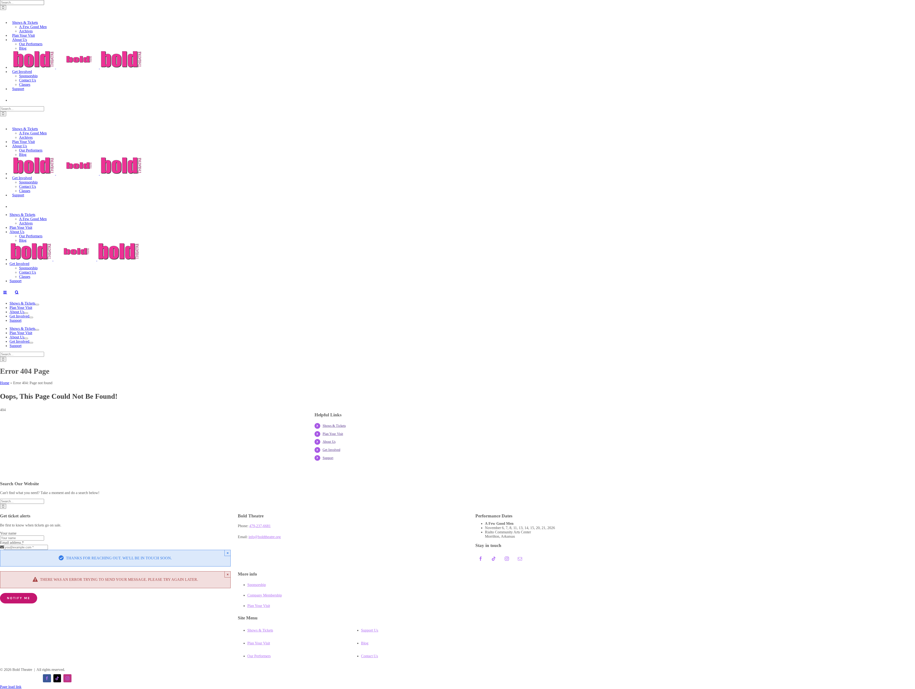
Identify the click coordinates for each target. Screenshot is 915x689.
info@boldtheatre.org (265, 537)
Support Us (369, 630)
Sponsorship (256, 585)
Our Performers (259, 656)
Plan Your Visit (333, 434)
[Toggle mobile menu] (5, 292)
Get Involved (331, 450)
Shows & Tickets (334, 426)
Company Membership (264, 595)
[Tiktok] (493, 558)
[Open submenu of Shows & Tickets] (37, 304)
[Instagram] (507, 558)
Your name (8, 533)
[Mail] (520, 559)
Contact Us (369, 656)
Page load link (10, 687)
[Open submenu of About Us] (26, 313)
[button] (3, 13)
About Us (329, 442)
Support (328, 458)
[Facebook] (480, 558)
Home (4, 383)
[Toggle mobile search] (16, 292)
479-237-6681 (260, 526)
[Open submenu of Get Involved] (31, 317)
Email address (12, 543)
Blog (364, 643)
